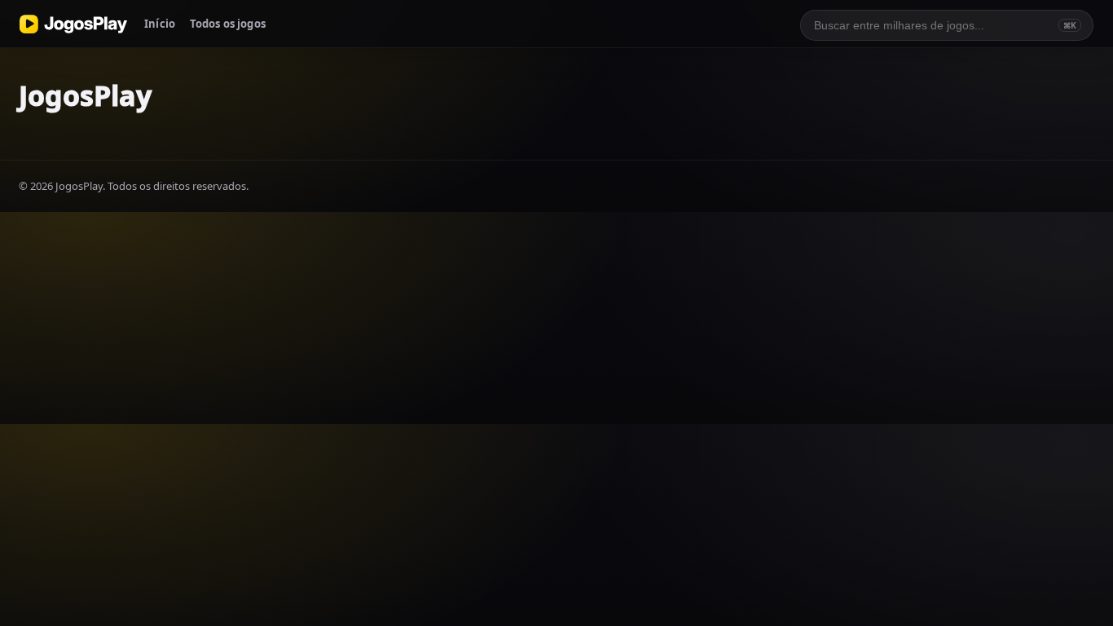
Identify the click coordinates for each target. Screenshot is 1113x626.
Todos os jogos (228, 23)
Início (159, 23)
